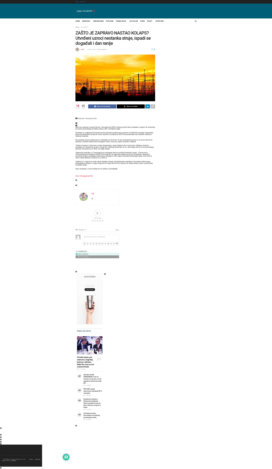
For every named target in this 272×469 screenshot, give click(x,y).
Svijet (149, 21)
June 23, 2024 (91, 49)
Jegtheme (13, 460)
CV (83, 49)
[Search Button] (196, 21)
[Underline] (90, 243)
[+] (114, 243)
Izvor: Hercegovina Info (84, 176)
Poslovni (109, 21)
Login (117, 229)
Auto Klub (134, 21)
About (77, 2)
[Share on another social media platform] (152, 106)
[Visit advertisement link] (90, 298)
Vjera (142, 21)
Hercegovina (98, 21)
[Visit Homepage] (85, 11)
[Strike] (93, 243)
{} (111, 243)
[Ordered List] (96, 243)
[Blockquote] (102, 243)
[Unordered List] (99, 243)
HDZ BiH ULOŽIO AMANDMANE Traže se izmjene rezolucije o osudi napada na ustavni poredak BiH (92, 379)
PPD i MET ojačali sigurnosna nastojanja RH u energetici (92, 391)
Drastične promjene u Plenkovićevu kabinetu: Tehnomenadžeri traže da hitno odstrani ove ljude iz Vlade (92, 403)
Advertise (83, 2)
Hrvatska (86, 21)
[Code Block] (105, 243)
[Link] (108, 243)
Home (77, 21)
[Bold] (84, 243)
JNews (8, 459)
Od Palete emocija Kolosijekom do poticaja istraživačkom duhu (91, 415)
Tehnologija (121, 21)
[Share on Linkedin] (147, 106)
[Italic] (87, 243)
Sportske (160, 21)
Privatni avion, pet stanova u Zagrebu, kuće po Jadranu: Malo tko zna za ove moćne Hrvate (85, 362)
